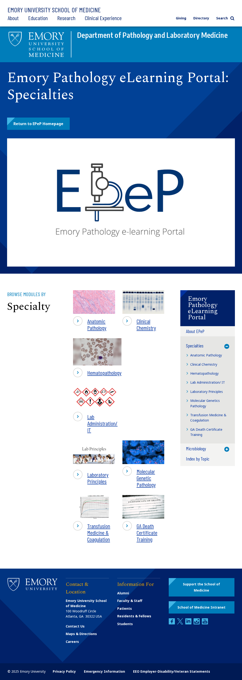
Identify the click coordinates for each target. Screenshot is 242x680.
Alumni (123, 593)
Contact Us (75, 626)
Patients (124, 608)
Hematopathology (97, 373)
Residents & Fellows (134, 616)
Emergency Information (104, 671)
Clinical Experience (103, 17)
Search (222, 18)
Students (125, 624)
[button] (38, 124)
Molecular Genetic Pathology (139, 478)
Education (38, 17)
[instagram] (197, 623)
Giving (181, 18)
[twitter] (180, 623)
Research (66, 17)
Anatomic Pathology (89, 324)
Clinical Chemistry (139, 324)
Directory (201, 18)
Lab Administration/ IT (95, 423)
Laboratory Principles (90, 479)
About (13, 17)
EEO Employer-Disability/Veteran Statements (171, 671)
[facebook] (172, 623)
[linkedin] (188, 623)
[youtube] (205, 623)
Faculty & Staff (129, 600)
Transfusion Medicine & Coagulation (91, 532)
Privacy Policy (64, 671)
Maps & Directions (81, 634)
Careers (72, 641)
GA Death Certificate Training (139, 532)
